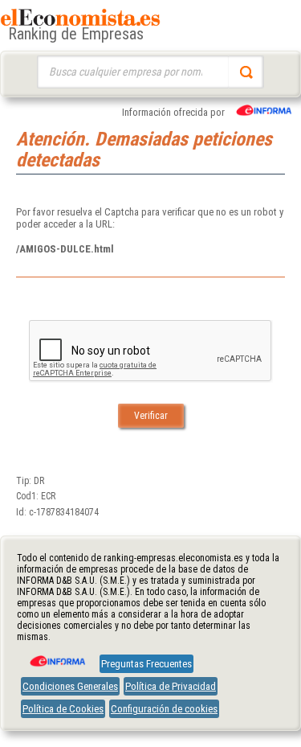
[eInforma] (56, 655)
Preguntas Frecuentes (146, 664)
